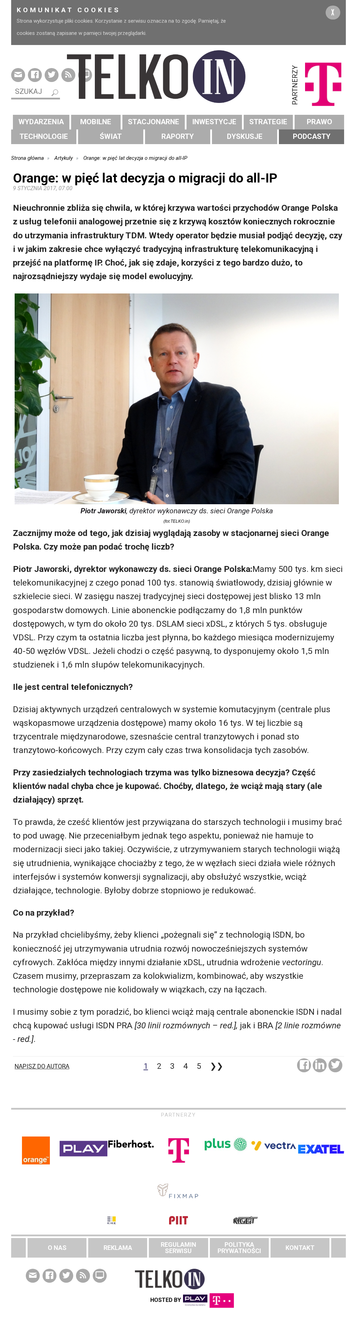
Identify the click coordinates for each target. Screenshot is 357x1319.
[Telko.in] (178, 76)
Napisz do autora (42, 1066)
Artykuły (63, 158)
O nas (57, 1247)
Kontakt (300, 1247)
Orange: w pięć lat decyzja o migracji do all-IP (135, 158)
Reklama (118, 1247)
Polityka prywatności (239, 1247)
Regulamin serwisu (178, 1247)
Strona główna (27, 158)
